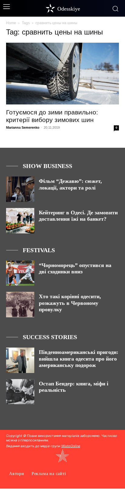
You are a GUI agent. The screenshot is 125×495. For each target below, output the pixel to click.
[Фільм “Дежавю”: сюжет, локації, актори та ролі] (20, 189)
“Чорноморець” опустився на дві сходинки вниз (75, 268)
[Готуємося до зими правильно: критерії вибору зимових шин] (62, 73)
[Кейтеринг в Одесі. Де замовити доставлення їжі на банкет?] (20, 220)
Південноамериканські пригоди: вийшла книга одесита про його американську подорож (78, 358)
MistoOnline (70, 446)
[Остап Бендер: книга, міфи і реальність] (20, 391)
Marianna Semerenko (22, 127)
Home (11, 23)
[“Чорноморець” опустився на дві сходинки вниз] (20, 273)
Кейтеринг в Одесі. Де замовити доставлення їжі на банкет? (78, 216)
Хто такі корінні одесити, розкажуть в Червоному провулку (70, 302)
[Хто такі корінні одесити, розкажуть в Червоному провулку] (20, 304)
